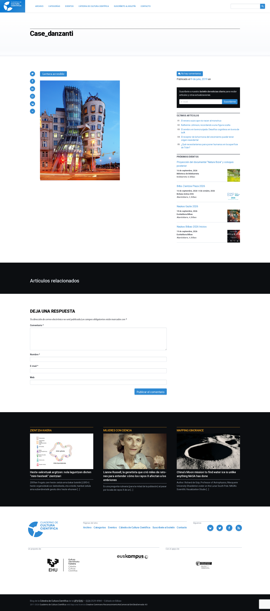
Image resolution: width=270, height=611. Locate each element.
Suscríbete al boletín (163, 527)
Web (32, 377)
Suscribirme (230, 101)
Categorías (100, 527)
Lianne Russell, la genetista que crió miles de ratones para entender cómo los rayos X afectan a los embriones (134, 476)
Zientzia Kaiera (41, 430)
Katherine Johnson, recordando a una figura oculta (205, 125)
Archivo (87, 527)
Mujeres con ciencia (117, 430)
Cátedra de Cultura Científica (134, 527)
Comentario (37, 325)
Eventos (112, 527)
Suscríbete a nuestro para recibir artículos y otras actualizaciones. (208, 93)
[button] (32, 73)
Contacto (182, 527)
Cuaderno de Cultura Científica (53, 605)
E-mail (34, 366)
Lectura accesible (53, 73)
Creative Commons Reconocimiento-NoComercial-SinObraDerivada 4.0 (116, 605)
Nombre (35, 354)
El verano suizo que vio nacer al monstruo (201, 120)
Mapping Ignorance (190, 430)
